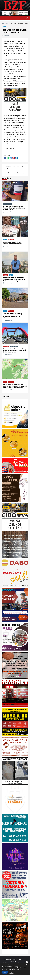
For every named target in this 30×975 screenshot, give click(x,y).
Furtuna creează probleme (16, 173)
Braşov (5, 382)
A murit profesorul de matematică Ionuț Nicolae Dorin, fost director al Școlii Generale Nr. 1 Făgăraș (14, 279)
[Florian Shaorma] (15, 456)
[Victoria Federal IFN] (15, 898)
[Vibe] (15, 869)
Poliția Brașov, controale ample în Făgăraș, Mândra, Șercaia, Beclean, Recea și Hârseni (14, 208)
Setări (11, 972)
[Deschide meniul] (3, 18)
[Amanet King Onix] (15, 707)
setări (19, 969)
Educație (5, 275)
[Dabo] (15, 586)
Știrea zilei (10, 239)
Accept (4, 972)
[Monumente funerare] (15, 784)
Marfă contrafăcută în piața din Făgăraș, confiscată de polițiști (12, 242)
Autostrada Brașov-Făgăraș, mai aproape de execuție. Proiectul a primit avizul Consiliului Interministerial (15, 386)
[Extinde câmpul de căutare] (27, 18)
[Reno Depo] (15, 841)
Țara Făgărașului (7, 204)
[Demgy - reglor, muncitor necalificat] (15, 621)
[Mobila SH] (15, 735)
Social (6, 23)
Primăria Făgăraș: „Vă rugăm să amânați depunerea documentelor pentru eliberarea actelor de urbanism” (13, 315)
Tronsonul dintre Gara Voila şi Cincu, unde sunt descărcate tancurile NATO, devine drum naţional (15, 350)
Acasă (3, 23)
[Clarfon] (15, 15)
